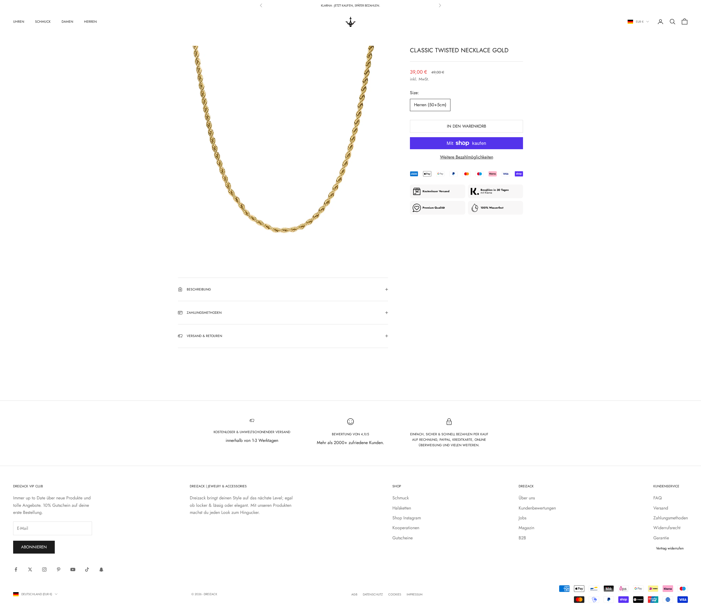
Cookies (394, 594)
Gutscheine (402, 538)
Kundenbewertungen (537, 508)
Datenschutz (373, 594)
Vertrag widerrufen (670, 548)
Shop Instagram (406, 518)
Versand (660, 508)
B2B (522, 538)
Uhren (18, 21)
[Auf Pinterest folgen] (58, 569)
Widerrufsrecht (666, 528)
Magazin (526, 528)
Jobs (522, 518)
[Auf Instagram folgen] (44, 569)
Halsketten (401, 508)
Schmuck (43, 21)
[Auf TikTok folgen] (87, 569)
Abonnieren (34, 547)
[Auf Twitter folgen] (30, 569)
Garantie (661, 538)
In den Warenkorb (466, 126)
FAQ (657, 498)
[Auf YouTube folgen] (73, 569)
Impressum (415, 594)
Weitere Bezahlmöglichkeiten (466, 157)
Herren (90, 21)
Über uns (527, 498)
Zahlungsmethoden (670, 518)
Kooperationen (405, 528)
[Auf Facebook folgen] (16, 569)
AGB (354, 594)
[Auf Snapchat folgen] (101, 569)
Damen (67, 21)
